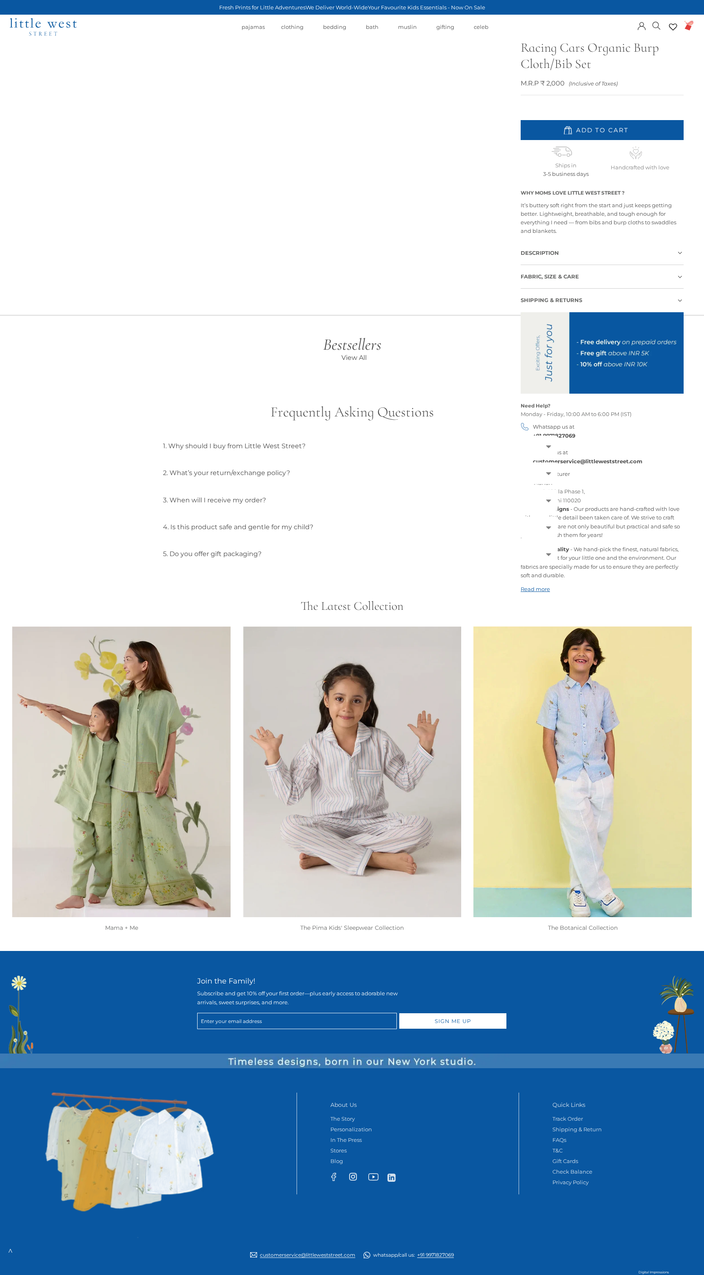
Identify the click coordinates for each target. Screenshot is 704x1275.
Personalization (351, 1129)
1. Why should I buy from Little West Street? (234, 446)
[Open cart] (689, 25)
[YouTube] (375, 1178)
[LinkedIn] (395, 1177)
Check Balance (572, 1171)
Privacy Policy (570, 1182)
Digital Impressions (653, 1272)
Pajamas (253, 31)
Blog (336, 1161)
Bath (372, 31)
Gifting (445, 31)
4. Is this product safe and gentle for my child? (238, 527)
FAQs (559, 1140)
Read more (535, 589)
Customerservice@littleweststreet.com (307, 1255)
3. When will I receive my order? (214, 500)
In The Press (346, 1140)
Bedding (334, 31)
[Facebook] (337, 1178)
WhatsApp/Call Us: (413, 1255)
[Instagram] (356, 1178)
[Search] (656, 25)
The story (342, 1118)
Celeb (481, 31)
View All (354, 357)
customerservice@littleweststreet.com (587, 461)
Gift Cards (565, 1161)
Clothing (292, 31)
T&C (557, 1150)
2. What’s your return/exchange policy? (226, 473)
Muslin (407, 31)
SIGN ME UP (453, 1021)
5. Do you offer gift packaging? (212, 554)
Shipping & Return (577, 1129)
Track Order (567, 1118)
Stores (338, 1150)
